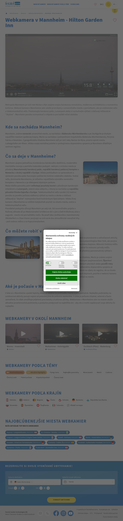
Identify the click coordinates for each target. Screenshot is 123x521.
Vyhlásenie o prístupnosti (52, 288)
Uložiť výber (62, 283)
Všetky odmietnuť (62, 278)
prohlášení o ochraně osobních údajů (60, 256)
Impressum (74, 288)
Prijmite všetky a (61, 272)
